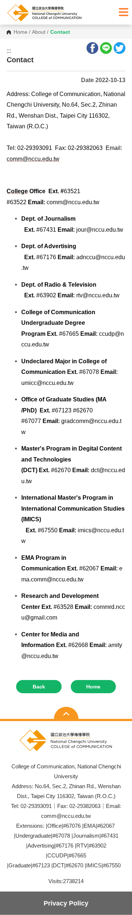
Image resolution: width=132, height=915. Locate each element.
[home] (60, 12)
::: (9, 51)
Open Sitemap (66, 714)
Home (20, 32)
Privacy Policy (66, 903)
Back (39, 687)
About (38, 32)
